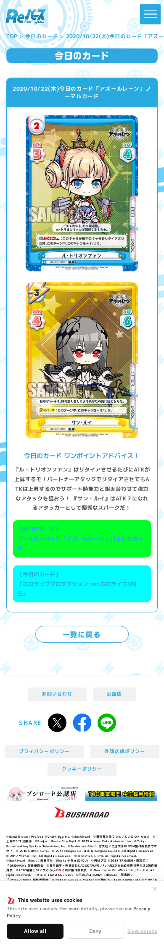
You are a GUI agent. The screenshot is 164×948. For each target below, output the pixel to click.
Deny (95, 931)
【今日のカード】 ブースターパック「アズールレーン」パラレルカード (80, 538)
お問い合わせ (57, 693)
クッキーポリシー (82, 769)
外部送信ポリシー (124, 751)
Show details (142, 931)
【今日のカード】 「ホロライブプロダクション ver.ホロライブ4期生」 (76, 583)
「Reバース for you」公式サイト (25, 17)
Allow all (35, 931)
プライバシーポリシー (44, 751)
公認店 (114, 693)
